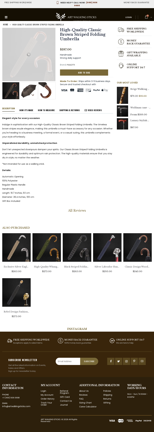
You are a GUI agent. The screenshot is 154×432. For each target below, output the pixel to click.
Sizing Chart (85, 402)
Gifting (106, 402)
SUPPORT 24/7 (136, 67)
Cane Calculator (88, 406)
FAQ (81, 398)
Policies (107, 390)
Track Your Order (46, 403)
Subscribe (89, 361)
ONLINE (132, 64)
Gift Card (65, 396)
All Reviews (77, 210)
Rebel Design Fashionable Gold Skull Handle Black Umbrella (16, 311)
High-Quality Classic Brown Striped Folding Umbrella (83, 34)
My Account (47, 394)
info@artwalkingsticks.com (16, 406)
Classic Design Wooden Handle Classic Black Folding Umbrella (137, 266)
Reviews (83, 394)
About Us (84, 390)
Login (128, 17)
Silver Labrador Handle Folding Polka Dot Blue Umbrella (107, 266)
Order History (47, 398)
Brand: (63, 64)
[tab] (8, 109)
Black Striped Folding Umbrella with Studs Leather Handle (77, 266)
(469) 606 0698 (78, 4)
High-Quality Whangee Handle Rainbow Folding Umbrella (46, 266)
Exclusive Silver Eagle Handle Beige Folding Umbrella (16, 266)
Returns (107, 398)
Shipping (107, 394)
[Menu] (6, 17)
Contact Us (66, 400)
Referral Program (64, 392)
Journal (64, 404)
